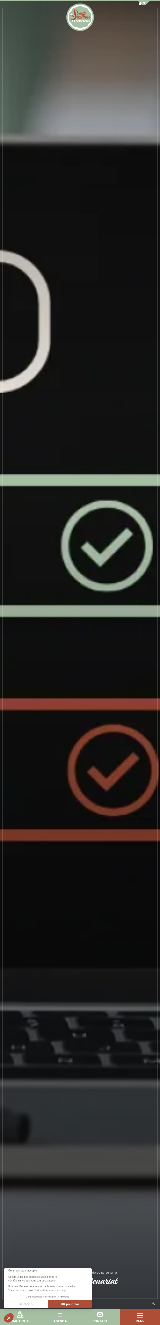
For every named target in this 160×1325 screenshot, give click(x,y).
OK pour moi (70, 1304)
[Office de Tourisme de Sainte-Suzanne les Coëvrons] (80, 17)
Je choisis (26, 1304)
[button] (9, 1318)
